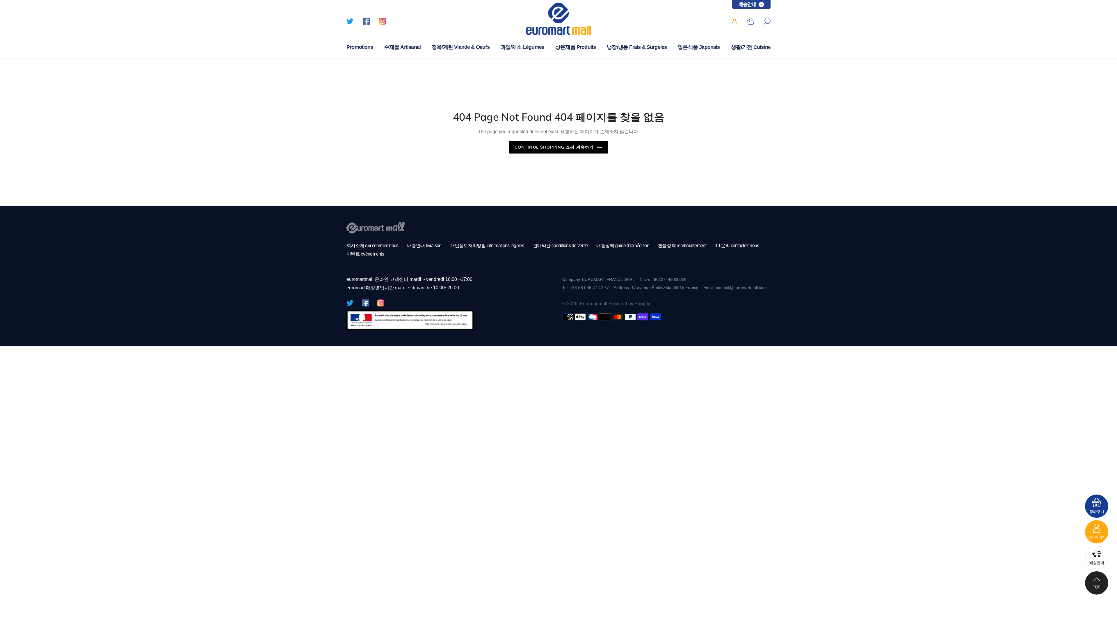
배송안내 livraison (424, 245)
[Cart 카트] (750, 21)
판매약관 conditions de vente (560, 245)
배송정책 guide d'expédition (622, 245)
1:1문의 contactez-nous (737, 245)
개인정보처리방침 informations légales (487, 245)
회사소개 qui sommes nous (372, 245)
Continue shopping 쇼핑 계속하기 (554, 147)
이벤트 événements (365, 253)
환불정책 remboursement (682, 245)
